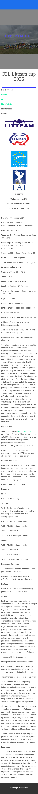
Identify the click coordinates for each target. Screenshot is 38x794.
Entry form (5, 99)
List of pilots (6, 104)
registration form (25, 431)
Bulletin (4, 94)
